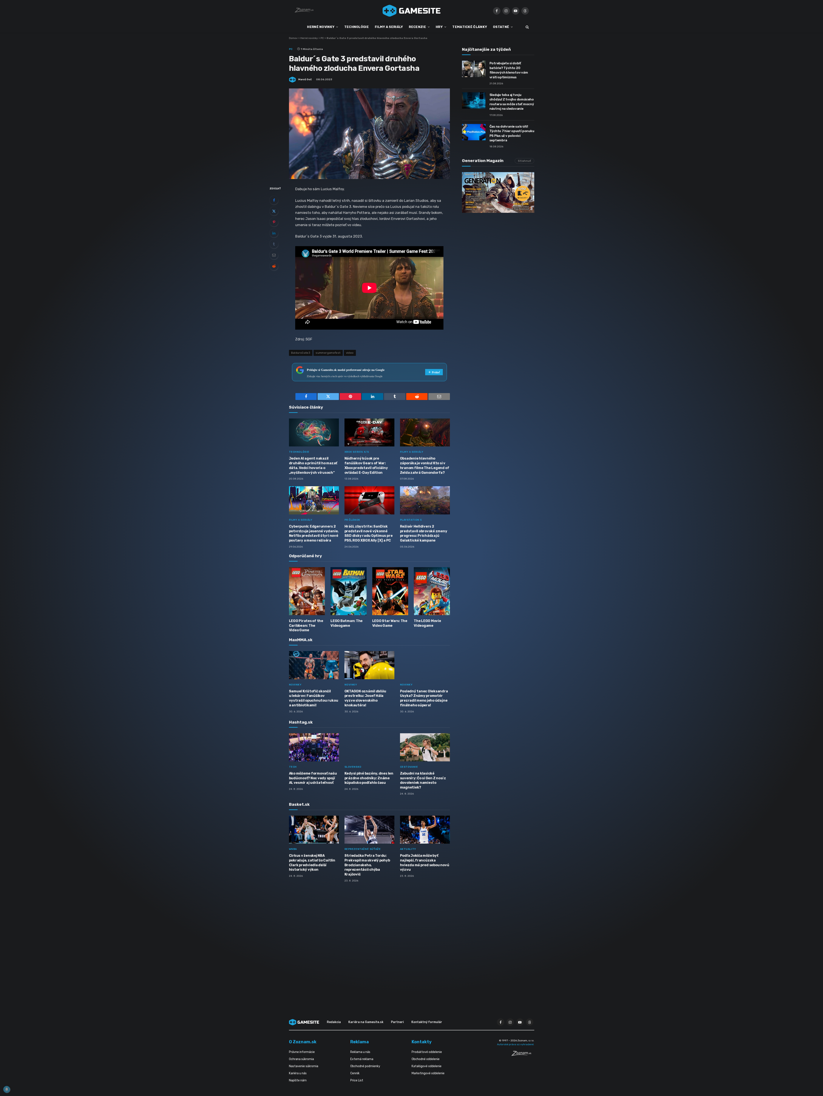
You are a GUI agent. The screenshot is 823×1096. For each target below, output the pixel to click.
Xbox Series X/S (356, 451)
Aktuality (408, 849)
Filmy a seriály (411, 451)
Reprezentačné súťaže (362, 849)
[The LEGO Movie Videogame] (432, 591)
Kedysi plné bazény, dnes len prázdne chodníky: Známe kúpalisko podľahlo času (368, 778)
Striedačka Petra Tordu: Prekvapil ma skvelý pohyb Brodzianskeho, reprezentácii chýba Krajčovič (367, 865)
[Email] (274, 255)
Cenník (355, 1073)
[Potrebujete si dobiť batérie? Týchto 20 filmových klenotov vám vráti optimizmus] (474, 69)
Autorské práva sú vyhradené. (515, 1044)
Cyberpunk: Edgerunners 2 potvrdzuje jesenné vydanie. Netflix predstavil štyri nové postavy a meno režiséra (314, 533)
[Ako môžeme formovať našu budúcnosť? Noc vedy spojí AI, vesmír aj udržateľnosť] (314, 747)
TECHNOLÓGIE (356, 27)
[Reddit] (274, 266)
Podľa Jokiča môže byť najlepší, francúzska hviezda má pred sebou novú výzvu (424, 863)
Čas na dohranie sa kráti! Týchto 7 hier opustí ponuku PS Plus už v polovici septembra (511, 133)
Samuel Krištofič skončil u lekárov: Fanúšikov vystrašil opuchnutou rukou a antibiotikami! (313, 698)
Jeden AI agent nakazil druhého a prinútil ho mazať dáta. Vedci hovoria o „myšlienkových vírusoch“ (313, 465)
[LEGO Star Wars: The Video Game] (390, 591)
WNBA (293, 849)
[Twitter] (274, 211)
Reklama (359, 1041)
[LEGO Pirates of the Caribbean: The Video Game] (307, 591)
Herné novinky (309, 38)
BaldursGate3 (300, 352)
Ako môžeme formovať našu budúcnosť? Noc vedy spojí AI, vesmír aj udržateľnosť (313, 778)
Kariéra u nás (298, 1073)
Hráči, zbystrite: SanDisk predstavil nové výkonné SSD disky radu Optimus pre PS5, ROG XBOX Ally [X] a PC (368, 533)
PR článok (352, 519)
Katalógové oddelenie (427, 1066)
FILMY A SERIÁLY (389, 27)
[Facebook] (274, 200)
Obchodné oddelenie (426, 1059)
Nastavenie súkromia (303, 1066)
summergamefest (328, 352)
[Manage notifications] (6, 1089)
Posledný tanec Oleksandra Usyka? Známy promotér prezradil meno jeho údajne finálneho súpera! (424, 698)
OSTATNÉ (501, 27)
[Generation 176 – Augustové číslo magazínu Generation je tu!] (498, 192)
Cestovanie (409, 766)
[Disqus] (369, 943)
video (350, 352)
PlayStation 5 (411, 519)
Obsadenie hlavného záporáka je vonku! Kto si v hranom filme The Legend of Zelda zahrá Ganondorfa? (424, 465)
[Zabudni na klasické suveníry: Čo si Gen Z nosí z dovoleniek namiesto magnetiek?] (425, 747)
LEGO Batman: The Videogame (346, 623)
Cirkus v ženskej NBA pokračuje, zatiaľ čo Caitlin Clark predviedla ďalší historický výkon (312, 863)
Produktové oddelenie (427, 1052)
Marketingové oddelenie (428, 1073)
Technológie (299, 451)
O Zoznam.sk (303, 1041)
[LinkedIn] (274, 233)
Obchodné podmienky (365, 1066)
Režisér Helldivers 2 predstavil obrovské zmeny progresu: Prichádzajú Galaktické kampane (423, 533)
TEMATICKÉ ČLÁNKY (469, 27)
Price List (356, 1080)
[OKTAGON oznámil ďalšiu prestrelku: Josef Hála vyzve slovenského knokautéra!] (369, 665)
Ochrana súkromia (301, 1059)
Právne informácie (302, 1052)
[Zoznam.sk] (522, 1054)
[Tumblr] (274, 244)
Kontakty (422, 1041)
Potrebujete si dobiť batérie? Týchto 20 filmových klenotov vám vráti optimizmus (508, 70)
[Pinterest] (274, 222)
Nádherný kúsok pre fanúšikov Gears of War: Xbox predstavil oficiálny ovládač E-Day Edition (366, 465)
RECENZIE (417, 27)
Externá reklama (361, 1059)
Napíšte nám (298, 1080)
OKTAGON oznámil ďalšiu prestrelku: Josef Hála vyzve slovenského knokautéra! (365, 698)
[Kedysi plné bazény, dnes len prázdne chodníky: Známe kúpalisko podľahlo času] (369, 747)
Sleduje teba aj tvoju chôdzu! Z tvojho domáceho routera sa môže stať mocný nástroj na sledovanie (511, 102)
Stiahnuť (524, 160)
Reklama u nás (360, 1052)
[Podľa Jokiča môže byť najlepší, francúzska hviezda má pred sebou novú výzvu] (425, 830)
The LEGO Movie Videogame (427, 623)
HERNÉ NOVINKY (320, 27)
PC (322, 38)
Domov (293, 38)
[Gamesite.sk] (411, 11)
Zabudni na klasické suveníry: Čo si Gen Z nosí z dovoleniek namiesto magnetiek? (423, 780)
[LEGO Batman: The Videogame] (348, 591)
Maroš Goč (305, 79)
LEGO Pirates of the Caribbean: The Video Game (306, 625)
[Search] (527, 27)
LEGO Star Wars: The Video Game (389, 623)
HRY (439, 27)
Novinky (295, 684)
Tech (293, 766)
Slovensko (352, 766)
